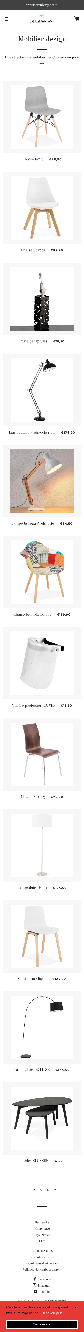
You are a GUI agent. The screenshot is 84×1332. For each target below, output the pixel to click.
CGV (42, 1241)
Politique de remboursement (42, 1269)
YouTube (44, 1292)
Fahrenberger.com (42, 1257)
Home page (42, 1228)
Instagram (44, 1285)
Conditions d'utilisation (42, 1263)
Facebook (44, 1279)
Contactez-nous (42, 1251)
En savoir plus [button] (51, 1313)
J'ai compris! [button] (42, 1324)
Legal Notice (42, 1235)
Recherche (42, 1222)
